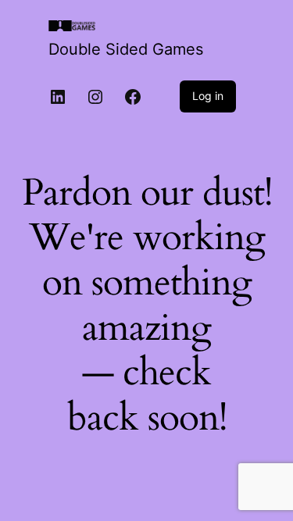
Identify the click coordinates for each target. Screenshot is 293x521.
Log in (207, 95)
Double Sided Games (125, 49)
